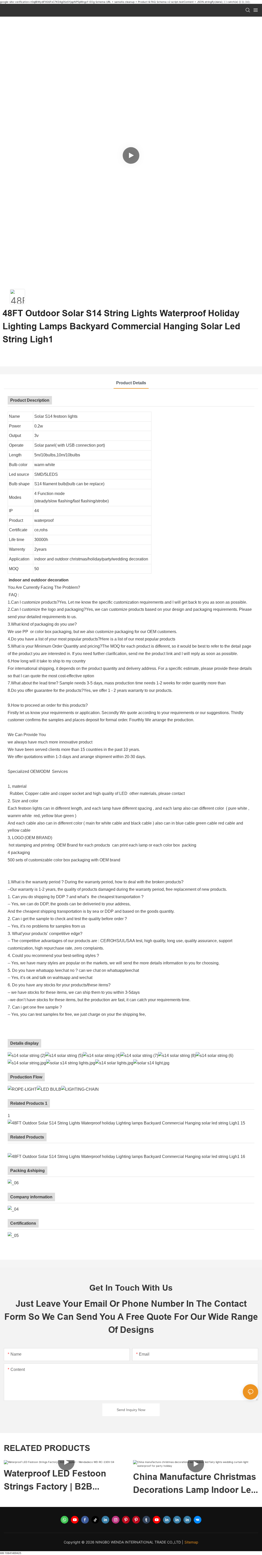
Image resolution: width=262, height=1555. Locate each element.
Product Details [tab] (131, 383)
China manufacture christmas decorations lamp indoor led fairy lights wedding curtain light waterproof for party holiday (108, 1484)
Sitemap (191, 1542)
